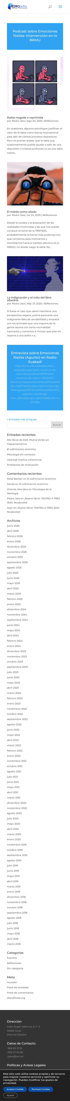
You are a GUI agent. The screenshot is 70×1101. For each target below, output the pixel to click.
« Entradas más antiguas (22, 419)
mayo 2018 (13, 933)
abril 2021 (12, 792)
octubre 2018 (15, 907)
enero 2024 (14, 646)
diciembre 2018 (16, 896)
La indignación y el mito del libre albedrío (29, 299)
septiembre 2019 (17, 855)
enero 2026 (14, 541)
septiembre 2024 (17, 619)
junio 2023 (13, 677)
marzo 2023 (14, 693)
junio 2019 (13, 870)
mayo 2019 (13, 876)
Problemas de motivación (23, 464)
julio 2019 (12, 865)
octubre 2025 (15, 557)
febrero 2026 (15, 536)
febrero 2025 (14, 598)
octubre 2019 (15, 849)
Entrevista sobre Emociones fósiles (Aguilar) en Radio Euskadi (35, 357)
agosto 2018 (14, 917)
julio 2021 (12, 776)
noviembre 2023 (17, 656)
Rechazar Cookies (41, 1089)
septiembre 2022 (17, 719)
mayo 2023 (13, 682)
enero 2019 (13, 891)
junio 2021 (13, 782)
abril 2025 (13, 588)
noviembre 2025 (17, 551)
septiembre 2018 (17, 912)
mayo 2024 (13, 630)
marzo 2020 (14, 834)
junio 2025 (13, 578)
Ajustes (10, 1095)
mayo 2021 (13, 787)
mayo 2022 (13, 734)
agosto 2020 (14, 813)
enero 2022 (14, 755)
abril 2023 (13, 687)
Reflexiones (51, 120)
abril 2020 (13, 829)
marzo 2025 (14, 593)
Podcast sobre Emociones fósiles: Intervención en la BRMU (35, 35)
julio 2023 (12, 672)
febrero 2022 (14, 750)
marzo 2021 (13, 797)
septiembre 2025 (17, 562)
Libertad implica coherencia (24, 459)
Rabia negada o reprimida (25, 117)
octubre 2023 (15, 661)
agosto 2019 (14, 860)
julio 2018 (12, 923)
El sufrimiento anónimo (21, 449)
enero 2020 (14, 839)
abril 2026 (13, 530)
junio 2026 (13, 525)
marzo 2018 (14, 943)
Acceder (12, 982)
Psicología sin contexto (21, 454)
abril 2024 (13, 635)
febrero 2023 (14, 698)
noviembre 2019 (17, 844)
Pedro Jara (18, 120)
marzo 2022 (14, 745)
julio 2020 (13, 818)
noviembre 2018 (17, 902)
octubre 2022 (15, 713)
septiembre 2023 (17, 666)
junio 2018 (13, 928)
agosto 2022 (14, 724)
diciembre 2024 (16, 609)
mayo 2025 (13, 583)
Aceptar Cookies (15, 1089)
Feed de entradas (18, 987)
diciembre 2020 (16, 802)
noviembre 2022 (17, 708)
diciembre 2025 (16, 546)
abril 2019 (12, 881)
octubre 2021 (14, 766)
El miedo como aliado (22, 211)
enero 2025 (14, 604)
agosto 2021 (14, 771)
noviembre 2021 (16, 760)
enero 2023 (14, 703)
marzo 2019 (14, 886)
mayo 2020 (13, 823)
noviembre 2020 (17, 808)
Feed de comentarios (20, 992)
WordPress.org (16, 997)
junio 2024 (13, 625)
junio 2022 (13, 729)
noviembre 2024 (17, 614)
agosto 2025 (14, 567)
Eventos (12, 957)
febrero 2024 (15, 640)
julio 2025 (12, 572)
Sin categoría (15, 968)
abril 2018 (12, 938)
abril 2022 (13, 740)
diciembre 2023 (16, 651)
